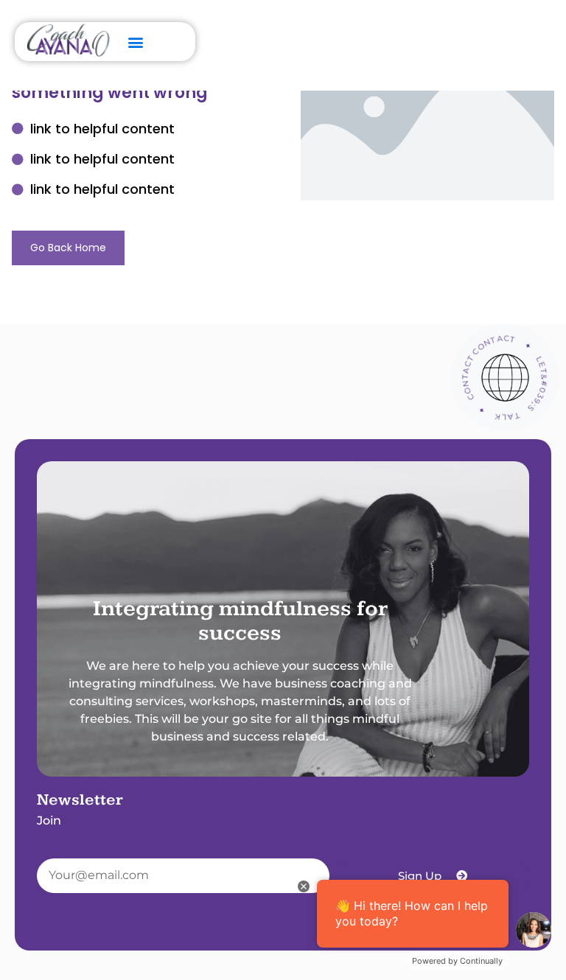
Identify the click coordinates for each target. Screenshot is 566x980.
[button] (136, 41)
